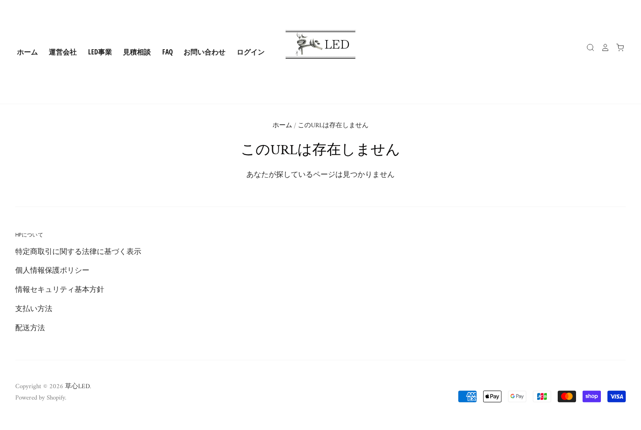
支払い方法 (33, 309)
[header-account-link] (602, 47)
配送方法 (30, 328)
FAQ (167, 52)
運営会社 (63, 52)
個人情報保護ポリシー (52, 271)
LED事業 (100, 52)
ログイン (251, 52)
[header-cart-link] (617, 47)
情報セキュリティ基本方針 (59, 290)
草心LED (77, 386)
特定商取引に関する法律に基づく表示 (78, 252)
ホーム (27, 52)
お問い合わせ (204, 52)
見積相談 (137, 52)
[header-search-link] (587, 47)
